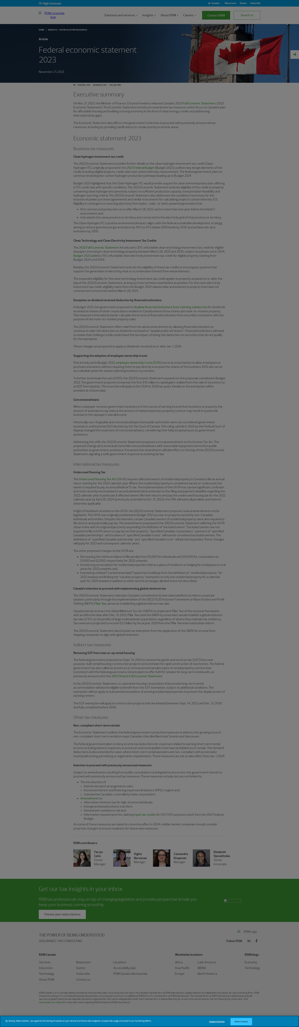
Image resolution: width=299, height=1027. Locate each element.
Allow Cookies (241, 1021)
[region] (149, 1021)
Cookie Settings (217, 1021)
